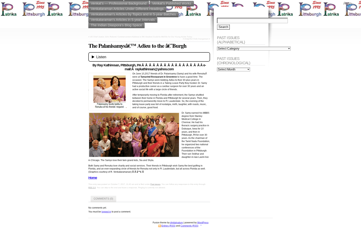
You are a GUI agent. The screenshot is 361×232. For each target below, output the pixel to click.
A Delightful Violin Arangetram (195, 39)
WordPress (203, 222)
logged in (106, 211)
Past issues (155, 184)
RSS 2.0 (92, 188)
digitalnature (176, 222)
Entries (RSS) (168, 225)
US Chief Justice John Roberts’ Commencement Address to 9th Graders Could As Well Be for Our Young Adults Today (141, 37)
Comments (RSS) (189, 225)
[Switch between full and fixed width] (350, 3)
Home (92, 178)
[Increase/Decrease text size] (345, 3)
